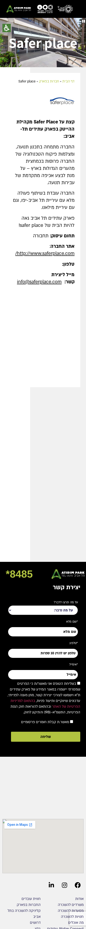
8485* (19, 574)
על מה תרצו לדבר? (66, 602)
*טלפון (74, 643)
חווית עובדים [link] (31, 898)
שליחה (45, 736)
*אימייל (73, 664)
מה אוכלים (76, 922)
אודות (79, 898)
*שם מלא (72, 621)
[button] (83, 21)
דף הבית (68, 81)
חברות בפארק (49, 81)
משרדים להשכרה (71, 904)
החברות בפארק (29, 904)
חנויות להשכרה (72, 916)
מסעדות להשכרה (71, 910)
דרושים (35, 922)
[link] (65, 9)
